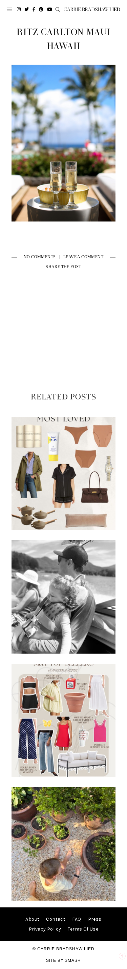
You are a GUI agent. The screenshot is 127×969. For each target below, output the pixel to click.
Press (95, 919)
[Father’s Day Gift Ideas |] (64, 652)
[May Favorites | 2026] (64, 775)
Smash (73, 960)
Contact (55, 919)
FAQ (76, 919)
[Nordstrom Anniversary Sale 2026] (64, 528)
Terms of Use (83, 929)
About (32, 919)
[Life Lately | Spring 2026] (64, 899)
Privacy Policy (45, 929)
